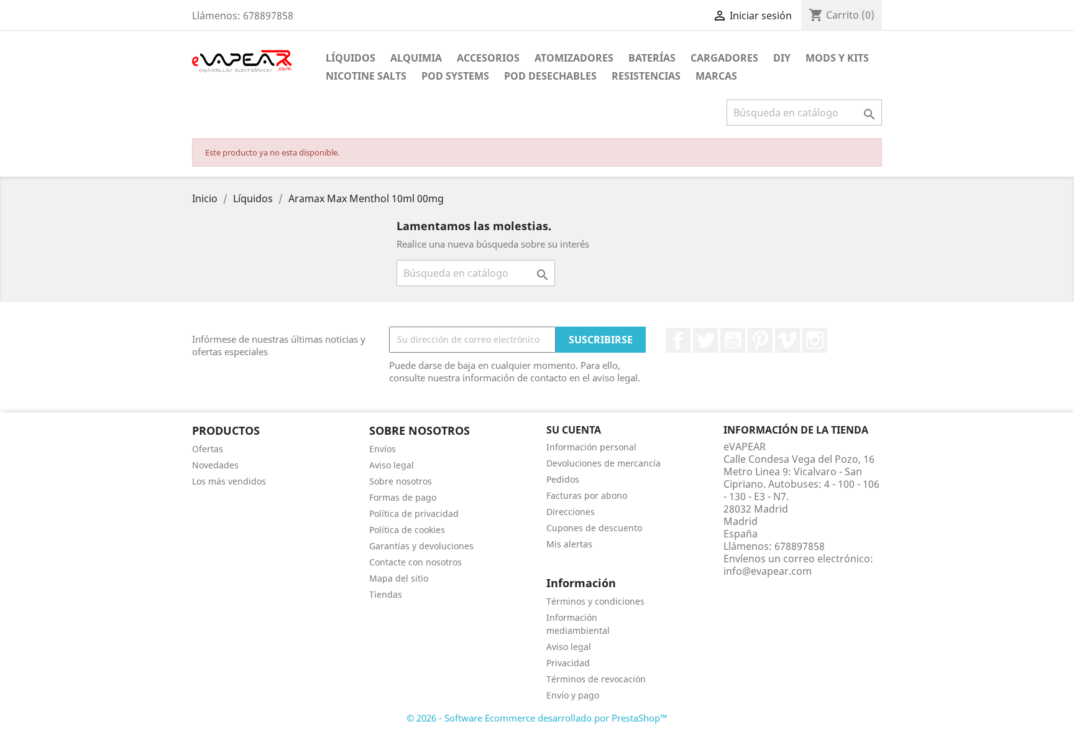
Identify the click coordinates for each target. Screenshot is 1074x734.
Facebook (678, 340)
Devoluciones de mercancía (603, 463)
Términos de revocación (596, 679)
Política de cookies (407, 530)
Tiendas (385, 594)
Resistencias (646, 76)
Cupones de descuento (594, 528)
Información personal (591, 447)
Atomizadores (574, 58)
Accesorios (488, 58)
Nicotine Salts (366, 76)
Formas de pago (402, 497)
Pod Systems (455, 76)
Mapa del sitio (398, 578)
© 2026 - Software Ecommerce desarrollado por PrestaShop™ (537, 718)
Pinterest (760, 340)
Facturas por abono (586, 495)
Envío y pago (572, 695)
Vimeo (787, 340)
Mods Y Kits (837, 58)
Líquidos (350, 58)
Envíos (382, 449)
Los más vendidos (229, 481)
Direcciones (570, 512)
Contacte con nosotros (415, 562)
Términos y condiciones (595, 601)
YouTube (732, 340)
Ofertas (207, 449)
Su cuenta (573, 430)
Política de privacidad (414, 513)
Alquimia (416, 58)
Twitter (705, 340)
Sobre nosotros (400, 481)
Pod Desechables (550, 76)
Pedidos (562, 479)
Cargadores (724, 58)
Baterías (652, 58)
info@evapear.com (767, 571)
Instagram (814, 340)
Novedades (215, 465)
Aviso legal (391, 465)
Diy (782, 58)
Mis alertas (569, 544)
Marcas (716, 76)
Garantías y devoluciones (421, 546)
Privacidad (568, 663)
